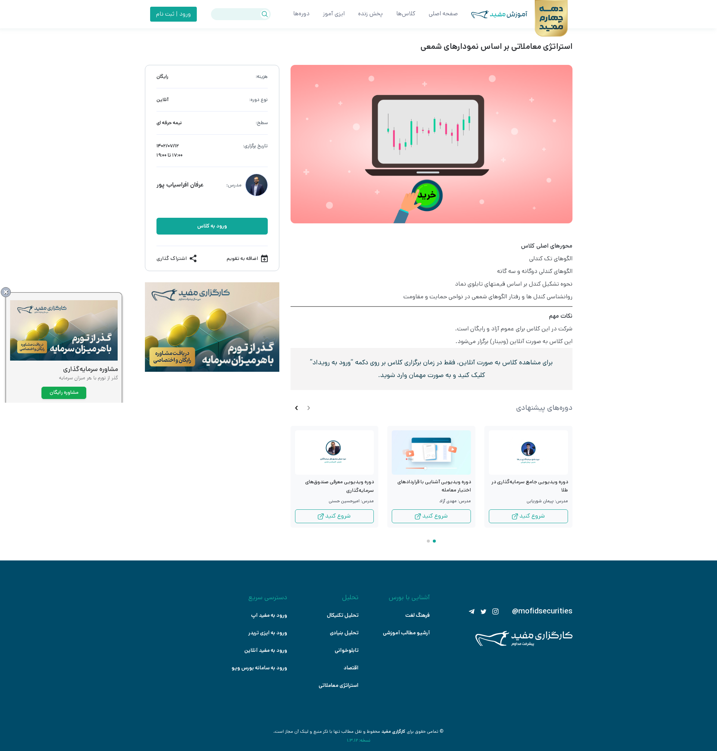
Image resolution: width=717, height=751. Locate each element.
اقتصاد (351, 668)
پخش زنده (370, 13)
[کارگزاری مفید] (523, 644)
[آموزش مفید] (492, 14)
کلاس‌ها (405, 13)
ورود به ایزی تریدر (267, 633)
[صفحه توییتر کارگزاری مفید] (483, 611)
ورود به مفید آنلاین (265, 650)
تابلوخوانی (346, 650)
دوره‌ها (301, 13)
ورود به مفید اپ (269, 615)
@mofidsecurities (542, 611)
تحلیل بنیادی (344, 633)
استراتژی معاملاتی (338, 685)
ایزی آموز (334, 13)
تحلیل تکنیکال (342, 615)
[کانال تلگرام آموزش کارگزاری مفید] (471, 611)
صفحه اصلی (443, 13)
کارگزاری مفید (393, 731)
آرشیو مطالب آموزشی (406, 633)
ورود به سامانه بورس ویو (259, 668)
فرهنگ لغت (417, 615)
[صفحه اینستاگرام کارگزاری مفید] (495, 611)
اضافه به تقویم (242, 258)
